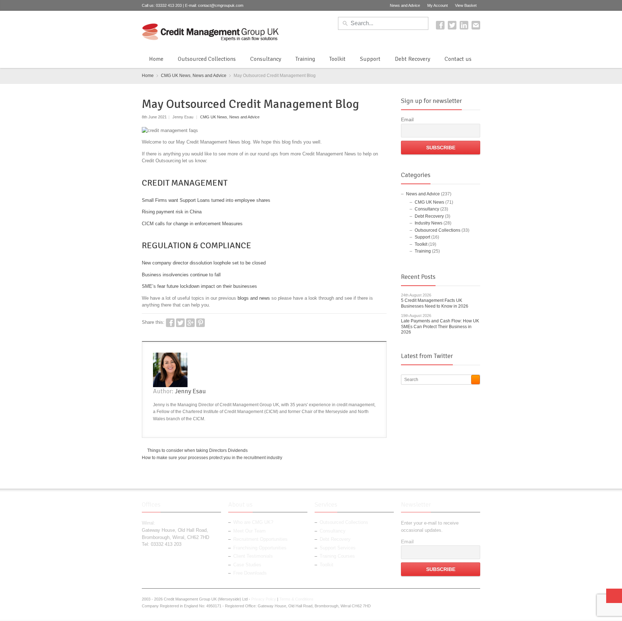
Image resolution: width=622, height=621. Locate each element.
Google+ (190, 322)
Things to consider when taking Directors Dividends (197, 450)
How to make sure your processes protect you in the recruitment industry (212, 457)
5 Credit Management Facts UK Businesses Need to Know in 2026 (434, 303)
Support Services (338, 547)
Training (305, 59)
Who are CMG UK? (253, 522)
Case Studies (247, 564)
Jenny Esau (190, 391)
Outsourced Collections (207, 59)
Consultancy (265, 59)
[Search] (475, 379)
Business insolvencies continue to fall (181, 274)
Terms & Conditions (296, 599)
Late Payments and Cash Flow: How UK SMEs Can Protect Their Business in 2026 (440, 326)
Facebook (440, 25)
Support (370, 59)
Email (407, 119)
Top (614, 596)
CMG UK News (175, 75)
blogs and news (254, 298)
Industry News (428, 223)
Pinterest (200, 322)
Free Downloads (250, 573)
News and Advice (405, 5)
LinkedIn (464, 25)
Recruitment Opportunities (260, 539)
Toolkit (337, 59)
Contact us (458, 59)
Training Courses (337, 556)
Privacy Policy (263, 599)
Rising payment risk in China (172, 211)
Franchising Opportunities (260, 547)
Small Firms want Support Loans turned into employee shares (206, 200)
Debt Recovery (412, 59)
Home (156, 59)
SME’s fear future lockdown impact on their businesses (199, 286)
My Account (437, 5)
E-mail (476, 25)
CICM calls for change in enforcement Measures (192, 223)
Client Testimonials (253, 556)
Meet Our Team (249, 531)
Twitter (452, 25)
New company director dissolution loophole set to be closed (204, 263)
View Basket (466, 5)
